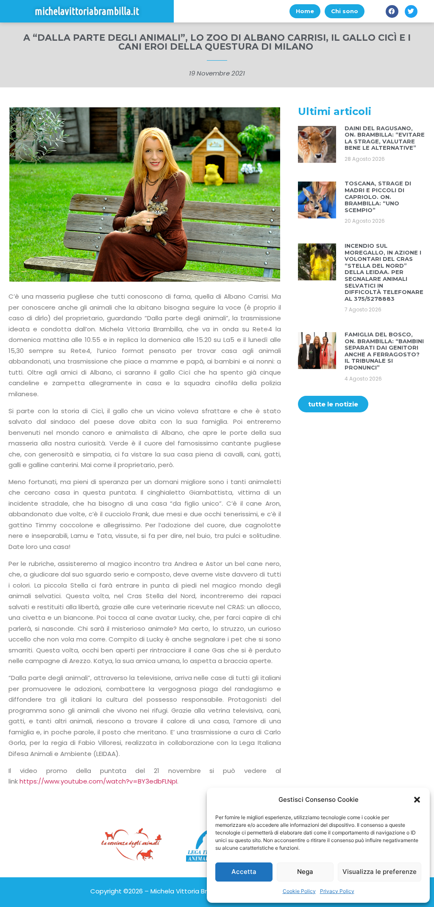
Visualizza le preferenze (379, 872)
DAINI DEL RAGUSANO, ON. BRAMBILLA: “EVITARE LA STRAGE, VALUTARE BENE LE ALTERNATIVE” (385, 138)
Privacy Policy (337, 891)
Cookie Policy (299, 891)
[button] (417, 799)
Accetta (243, 872)
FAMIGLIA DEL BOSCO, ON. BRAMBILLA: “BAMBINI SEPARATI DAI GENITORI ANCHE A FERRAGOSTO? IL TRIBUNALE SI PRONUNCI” (384, 351)
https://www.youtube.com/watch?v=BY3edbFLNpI (98, 781)
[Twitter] (411, 11)
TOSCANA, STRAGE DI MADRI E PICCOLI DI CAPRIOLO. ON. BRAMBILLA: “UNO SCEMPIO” (378, 196)
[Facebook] (392, 11)
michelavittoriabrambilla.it (87, 11)
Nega (305, 872)
